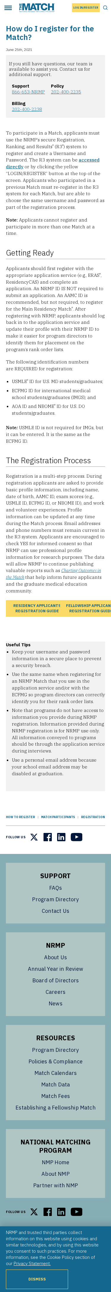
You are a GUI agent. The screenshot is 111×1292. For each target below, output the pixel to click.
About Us (55, 957)
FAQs (55, 887)
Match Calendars (55, 1073)
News (55, 1003)
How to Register (20, 817)
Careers (55, 992)
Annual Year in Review (55, 968)
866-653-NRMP (28, 92)
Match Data (55, 1084)
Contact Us (55, 910)
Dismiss (37, 1279)
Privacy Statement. (32, 1263)
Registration (93, 817)
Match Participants (58, 817)
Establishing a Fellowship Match (55, 1107)
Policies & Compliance (55, 1061)
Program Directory (55, 899)
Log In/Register (85, 7)
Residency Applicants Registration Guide (37, 608)
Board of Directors (55, 980)
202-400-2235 (66, 92)
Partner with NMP (55, 1185)
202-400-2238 (27, 109)
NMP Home (55, 1162)
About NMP (55, 1173)
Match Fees (55, 1096)
